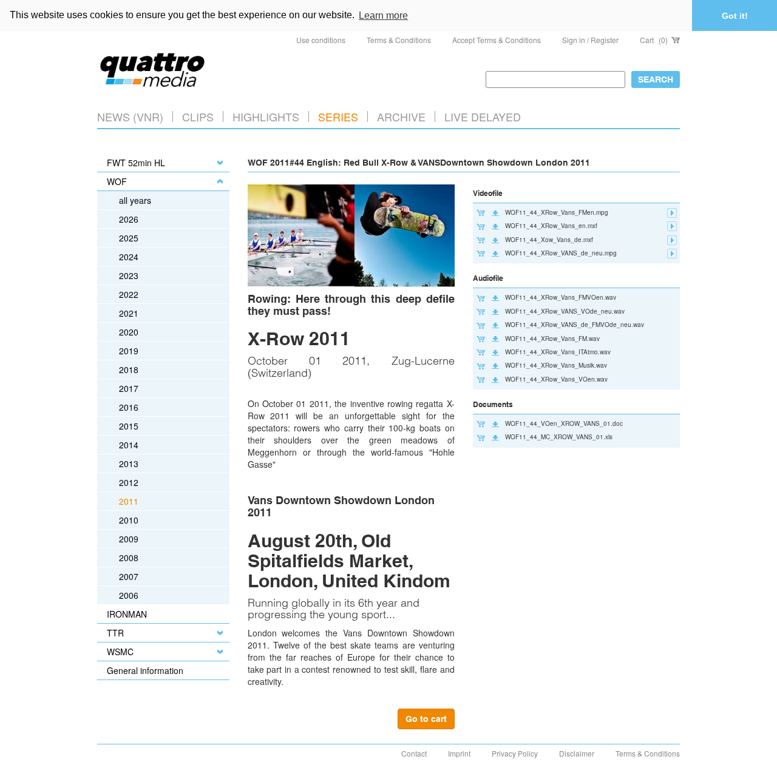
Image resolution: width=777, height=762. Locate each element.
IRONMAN (127, 614)
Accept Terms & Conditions (496, 40)
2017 (128, 388)
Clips (198, 116)
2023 (128, 275)
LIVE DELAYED (482, 116)
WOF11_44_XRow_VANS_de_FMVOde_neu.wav (574, 324)
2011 (128, 501)
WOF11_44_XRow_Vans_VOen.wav (556, 379)
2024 (128, 257)
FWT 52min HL (136, 163)
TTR (115, 633)
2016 (128, 407)
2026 (128, 219)
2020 (128, 332)
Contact (414, 753)
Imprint (459, 753)
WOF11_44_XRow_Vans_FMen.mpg (556, 212)
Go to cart (426, 719)
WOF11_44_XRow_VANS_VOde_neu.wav (565, 311)
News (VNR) (130, 116)
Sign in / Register (590, 40)
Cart (654, 40)
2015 (128, 426)
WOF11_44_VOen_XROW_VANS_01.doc (564, 423)
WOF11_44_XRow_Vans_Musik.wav (556, 365)
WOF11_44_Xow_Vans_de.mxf (549, 239)
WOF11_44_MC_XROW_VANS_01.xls (558, 437)
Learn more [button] (383, 15)
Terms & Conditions (399, 40)
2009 (128, 539)
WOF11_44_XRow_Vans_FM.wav (552, 338)
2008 (128, 557)
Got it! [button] (735, 16)
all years (135, 200)
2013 (128, 463)
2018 (128, 369)
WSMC (120, 652)
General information (145, 670)
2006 (128, 595)
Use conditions (320, 40)
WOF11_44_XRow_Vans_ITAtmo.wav (558, 352)
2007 (128, 576)
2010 (128, 520)
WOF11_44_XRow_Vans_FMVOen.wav (560, 297)
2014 (128, 445)
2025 (128, 238)
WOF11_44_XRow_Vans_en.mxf (551, 225)
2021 (128, 313)
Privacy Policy (515, 753)
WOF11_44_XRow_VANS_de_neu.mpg (561, 253)
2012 (128, 482)
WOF (117, 181)
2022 (128, 294)
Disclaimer (576, 753)
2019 (128, 351)
